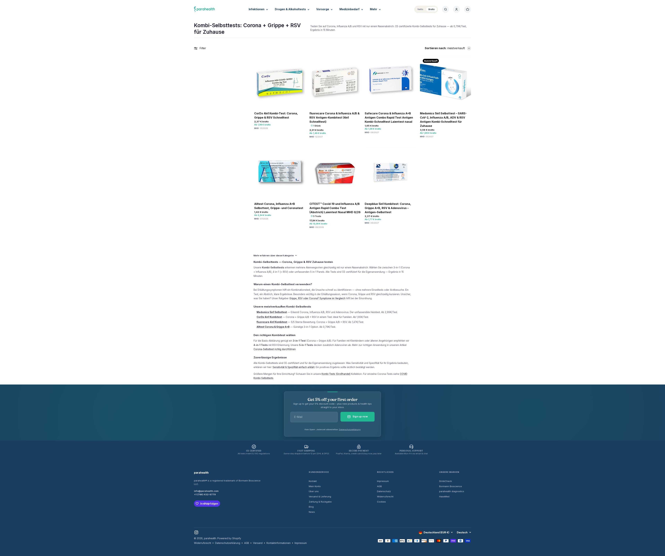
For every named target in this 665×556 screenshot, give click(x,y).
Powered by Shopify (229, 538)
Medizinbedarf (349, 9)
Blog (311, 506)
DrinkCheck (445, 481)
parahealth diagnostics (451, 491)
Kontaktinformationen (279, 542)
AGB (379, 486)
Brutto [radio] (431, 9)
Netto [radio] (420, 9)
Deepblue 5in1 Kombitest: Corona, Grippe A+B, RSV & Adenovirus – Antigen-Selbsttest (388, 208)
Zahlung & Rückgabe (320, 501)
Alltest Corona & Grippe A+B (273, 327)
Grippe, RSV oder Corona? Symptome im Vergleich (317, 298)
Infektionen (256, 9)
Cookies (381, 501)
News (312, 511)
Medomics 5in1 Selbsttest (272, 312)
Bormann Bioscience (450, 486)
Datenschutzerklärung (350, 429)
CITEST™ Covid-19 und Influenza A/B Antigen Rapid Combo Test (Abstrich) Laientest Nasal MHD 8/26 (335, 208)
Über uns (314, 491)
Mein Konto (315, 486)
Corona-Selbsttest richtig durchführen (275, 349)
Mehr (373, 9)
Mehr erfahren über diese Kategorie (274, 255)
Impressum (383, 481)
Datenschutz (384, 491)
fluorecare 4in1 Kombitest (272, 322)
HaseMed (444, 496)
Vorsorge (322, 9)
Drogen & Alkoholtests (290, 9)
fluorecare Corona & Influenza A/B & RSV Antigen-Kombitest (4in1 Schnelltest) (334, 117)
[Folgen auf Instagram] (196, 532)
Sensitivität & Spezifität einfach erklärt (293, 367)
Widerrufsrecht (385, 496)
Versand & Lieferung (320, 496)
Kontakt (313, 481)
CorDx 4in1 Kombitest (269, 317)
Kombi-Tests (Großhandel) (336, 374)
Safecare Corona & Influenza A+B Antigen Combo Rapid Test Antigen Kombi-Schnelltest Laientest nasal (389, 117)
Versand (258, 542)
